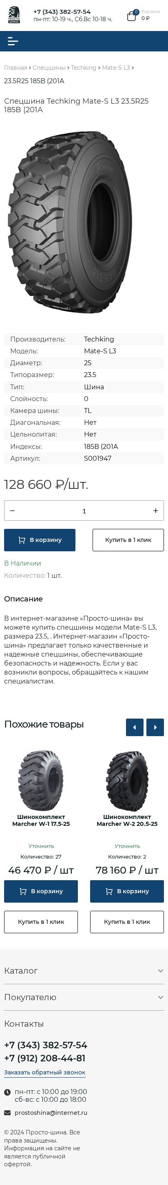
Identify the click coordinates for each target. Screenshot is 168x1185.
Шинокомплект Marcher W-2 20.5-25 (127, 821)
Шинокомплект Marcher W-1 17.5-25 (41, 821)
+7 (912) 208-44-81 (44, 1058)
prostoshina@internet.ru (51, 1113)
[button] (135, 727)
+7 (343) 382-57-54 (62, 12)
